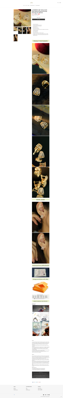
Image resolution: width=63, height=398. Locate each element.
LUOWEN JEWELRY (44, 396)
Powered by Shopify (47, 396)
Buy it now (38, 19)
